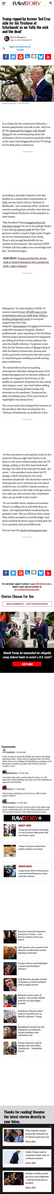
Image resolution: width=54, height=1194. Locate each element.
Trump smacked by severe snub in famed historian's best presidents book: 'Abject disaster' (26, 262)
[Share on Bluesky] (41, 57)
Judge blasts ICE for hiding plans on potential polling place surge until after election (33, 873)
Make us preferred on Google (20, 48)
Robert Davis (24, 825)
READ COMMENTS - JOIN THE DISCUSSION (27, 604)
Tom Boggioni (19, 37)
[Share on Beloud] (48, 57)
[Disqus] (27, 709)
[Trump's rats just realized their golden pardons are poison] (10, 851)
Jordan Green (25, 866)
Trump (37, 347)
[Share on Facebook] (6, 57)
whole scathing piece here (33, 530)
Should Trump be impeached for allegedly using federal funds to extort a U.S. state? (27, 655)
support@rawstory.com (40, 583)
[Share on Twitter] (13, 57)
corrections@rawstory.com (26, 589)
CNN (4, 202)
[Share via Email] (33, 56)
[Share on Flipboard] (21, 57)
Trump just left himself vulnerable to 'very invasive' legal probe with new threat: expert (33, 832)
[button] (50, 2)
